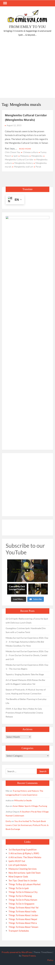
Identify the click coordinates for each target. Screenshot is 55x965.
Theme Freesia (29, 955)
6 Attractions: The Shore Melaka (25, 857)
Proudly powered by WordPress (17, 952)
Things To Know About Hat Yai (23, 907)
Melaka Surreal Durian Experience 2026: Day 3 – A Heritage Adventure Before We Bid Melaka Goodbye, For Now (27, 642)
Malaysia (24, 156)
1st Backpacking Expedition (23, 849)
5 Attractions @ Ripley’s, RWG (24, 853)
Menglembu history (23, 163)
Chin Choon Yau (12, 152)
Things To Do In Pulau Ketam (23, 899)
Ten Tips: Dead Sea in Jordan (23, 880)
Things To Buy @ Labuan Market (25, 884)
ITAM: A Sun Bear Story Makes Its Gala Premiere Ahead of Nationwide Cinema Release (24, 712)
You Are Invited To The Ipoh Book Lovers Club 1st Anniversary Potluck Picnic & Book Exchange (27, 825)
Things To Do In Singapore (21, 903)
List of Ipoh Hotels (18, 865)
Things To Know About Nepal (23, 919)
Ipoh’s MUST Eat (17, 861)
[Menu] (5, 3)
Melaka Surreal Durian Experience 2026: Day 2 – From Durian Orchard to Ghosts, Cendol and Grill (27, 655)
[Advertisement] (27, 68)
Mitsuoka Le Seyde (23, 800)
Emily (8, 821)
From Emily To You (27, 27)
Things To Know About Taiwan (23, 927)
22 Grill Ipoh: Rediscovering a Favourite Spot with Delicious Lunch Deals (27, 620)
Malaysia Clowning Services (23, 868)
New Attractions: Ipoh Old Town (24, 872)
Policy (50, 960)
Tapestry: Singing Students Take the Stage (25, 674)
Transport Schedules (19, 930)
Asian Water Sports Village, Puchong (30, 806)
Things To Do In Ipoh (19, 888)
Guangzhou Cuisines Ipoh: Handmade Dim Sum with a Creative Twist (26, 630)
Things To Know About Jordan (23, 915)
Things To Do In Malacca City (23, 892)
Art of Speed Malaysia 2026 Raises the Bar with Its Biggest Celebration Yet (25, 682)
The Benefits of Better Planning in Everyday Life (26, 701)
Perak (38, 166)
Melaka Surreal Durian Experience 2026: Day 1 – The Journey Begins (27, 667)
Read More (25, 149)
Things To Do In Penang (20, 896)
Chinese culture (30, 152)
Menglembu (37, 156)
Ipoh (15, 156)
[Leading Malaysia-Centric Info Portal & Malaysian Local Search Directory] (27, 330)
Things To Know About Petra (23, 923)
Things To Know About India (22, 911)
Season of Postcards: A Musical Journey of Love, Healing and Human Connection (26, 691)
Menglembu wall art (23, 166)
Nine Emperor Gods (18, 876)
